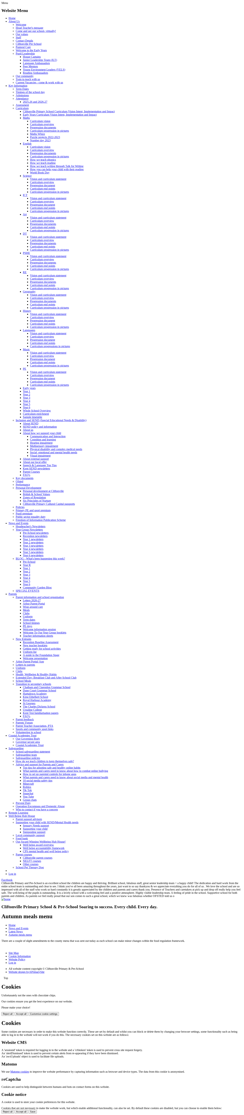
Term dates (29, 619)
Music (26, 349)
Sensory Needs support (36, 825)
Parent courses (24, 854)
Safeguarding (16, 748)
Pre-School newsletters (36, 532)
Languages (29, 330)
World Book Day (39, 172)
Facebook (7, 879)
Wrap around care (33, 606)
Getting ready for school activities (42, 648)
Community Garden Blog (37, 587)
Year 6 (26, 407)
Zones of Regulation (34, 497)
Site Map (14, 953)
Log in (12, 873)
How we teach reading (43, 162)
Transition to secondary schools (33, 684)
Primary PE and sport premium (33, 510)
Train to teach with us (28, 79)
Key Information (18, 85)
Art (25, 214)
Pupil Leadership (25, 53)
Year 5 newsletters (33, 552)
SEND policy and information (40, 426)
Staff (18, 37)
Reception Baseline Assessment (40, 642)
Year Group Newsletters (29, 529)
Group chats (30, 799)
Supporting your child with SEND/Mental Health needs (47, 822)
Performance (23, 484)
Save (32, 1111)
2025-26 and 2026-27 (35, 101)
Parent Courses (31, 471)
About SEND (30, 423)
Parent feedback (25, 719)
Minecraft (28, 783)
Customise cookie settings (44, 1014)
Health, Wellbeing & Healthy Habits (36, 674)
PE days (27, 626)
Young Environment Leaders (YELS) (44, 69)
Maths (26, 117)
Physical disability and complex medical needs (56, 449)
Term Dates (22, 88)
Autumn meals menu (20, 934)
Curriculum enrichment (36, 413)
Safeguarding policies (28, 758)
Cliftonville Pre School (28, 43)
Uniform (28, 616)
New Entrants (23, 639)
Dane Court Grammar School (39, 690)
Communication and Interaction (48, 436)
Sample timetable (32, 417)
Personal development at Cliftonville (43, 491)
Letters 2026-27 (32, 600)
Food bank (22, 838)
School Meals (23, 680)
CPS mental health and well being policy (46, 851)
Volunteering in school (28, 732)
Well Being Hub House (22, 815)
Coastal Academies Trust (22, 735)
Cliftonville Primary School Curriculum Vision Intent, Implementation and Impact (69, 111)
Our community (25, 76)
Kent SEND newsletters (36, 468)
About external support (36, 458)
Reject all (8, 1014)
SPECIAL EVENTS (27, 590)
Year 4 (26, 400)
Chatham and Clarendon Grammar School (46, 687)
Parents (13, 593)
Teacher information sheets (38, 635)
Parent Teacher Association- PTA (34, 725)
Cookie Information (20, 956)
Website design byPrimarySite (26, 971)
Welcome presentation (35, 658)
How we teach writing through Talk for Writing (56, 166)
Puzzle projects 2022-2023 (45, 137)
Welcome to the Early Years (31, 50)
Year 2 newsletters (33, 542)
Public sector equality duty (31, 516)
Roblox (27, 786)
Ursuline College (32, 709)
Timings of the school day (30, 92)
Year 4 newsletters (33, 548)
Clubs (26, 613)
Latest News (16, 931)
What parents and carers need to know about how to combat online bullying (65, 770)
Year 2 (26, 394)
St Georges (29, 703)
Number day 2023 (40, 140)
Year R (27, 565)
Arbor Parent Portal (34, 603)
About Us (14, 21)
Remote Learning (18, 812)
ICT (25, 195)
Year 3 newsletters (33, 545)
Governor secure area (28, 741)
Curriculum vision (40, 121)
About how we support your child (42, 433)
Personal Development (28, 487)
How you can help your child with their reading (57, 169)
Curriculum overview (42, 124)
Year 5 (26, 404)
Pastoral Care (23, 47)
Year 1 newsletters (33, 539)
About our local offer (35, 462)
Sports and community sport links (34, 729)
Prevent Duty (23, 803)
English (27, 143)
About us (28, 429)
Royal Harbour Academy (37, 700)
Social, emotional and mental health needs (53, 452)
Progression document (42, 185)
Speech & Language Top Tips (40, 465)
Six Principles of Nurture (37, 500)
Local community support (30, 835)
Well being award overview (38, 844)
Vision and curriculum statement (48, 179)
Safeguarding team (26, 754)
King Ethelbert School (35, 696)
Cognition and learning (43, 439)
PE (24, 368)
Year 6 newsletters (33, 555)
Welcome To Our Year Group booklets (44, 632)
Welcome (21, 24)
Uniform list (29, 651)
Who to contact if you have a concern (37, 809)
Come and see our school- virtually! (36, 31)
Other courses (30, 864)
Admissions (22, 95)
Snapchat (28, 793)
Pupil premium (24, 513)
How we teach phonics (43, 159)
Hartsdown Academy (35, 693)
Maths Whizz (37, 133)
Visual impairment (40, 455)
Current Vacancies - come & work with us (39, 82)
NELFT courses (32, 860)
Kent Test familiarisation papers (40, 713)
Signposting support (34, 832)
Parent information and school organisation (40, 597)
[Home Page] (6, 899)
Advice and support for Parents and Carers (40, 764)
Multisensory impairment (44, 446)
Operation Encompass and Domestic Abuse (40, 806)
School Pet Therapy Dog (30, 867)
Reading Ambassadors (35, 72)
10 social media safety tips (37, 780)
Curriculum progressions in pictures (50, 346)
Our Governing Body (28, 738)
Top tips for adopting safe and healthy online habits (51, 767)
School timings (31, 622)
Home (12, 18)
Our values (22, 34)
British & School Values (36, 494)
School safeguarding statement (33, 751)
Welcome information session (39, 629)
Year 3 (26, 397)
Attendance (22, 98)
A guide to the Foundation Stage (41, 655)
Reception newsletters (35, 536)
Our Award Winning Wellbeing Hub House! (41, 841)
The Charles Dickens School (39, 706)
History (27, 310)
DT (25, 233)
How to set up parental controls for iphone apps (49, 774)
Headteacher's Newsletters (30, 526)
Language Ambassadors (36, 63)
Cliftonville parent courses (37, 857)
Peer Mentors (30, 66)
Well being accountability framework (43, 848)
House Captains (32, 56)
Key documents (24, 478)
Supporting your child (35, 828)
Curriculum (22, 108)
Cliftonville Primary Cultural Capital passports (49, 503)
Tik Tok (27, 790)
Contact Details (24, 40)
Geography (29, 291)
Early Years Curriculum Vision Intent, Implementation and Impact (60, 114)
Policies (20, 507)
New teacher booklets (35, 645)
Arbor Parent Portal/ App (30, 661)
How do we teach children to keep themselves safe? (45, 761)
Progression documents (43, 127)
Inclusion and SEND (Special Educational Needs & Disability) (51, 420)
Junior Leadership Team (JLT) (40, 59)
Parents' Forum (24, 722)
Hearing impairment (41, 442)
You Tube (28, 796)
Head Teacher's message (29, 27)
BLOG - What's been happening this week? (40, 558)
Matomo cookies (19, 1071)
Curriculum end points (42, 188)
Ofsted (19, 481)
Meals (26, 610)
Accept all (21, 1014)
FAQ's (26, 474)
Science (27, 175)
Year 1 (26, 391)
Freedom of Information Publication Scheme (41, 519)
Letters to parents (25, 664)
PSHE (26, 252)
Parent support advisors (29, 819)
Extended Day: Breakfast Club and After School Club (46, 677)
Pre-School (29, 561)
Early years (29, 388)
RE (25, 272)
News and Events (18, 523)
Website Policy (17, 959)
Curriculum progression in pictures (49, 130)
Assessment (22, 105)
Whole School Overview (37, 410)
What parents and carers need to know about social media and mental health (65, 777)
